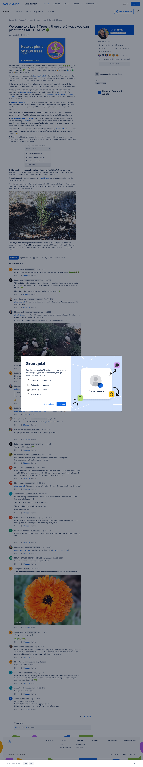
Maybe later (49, 404)
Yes (25, 763)
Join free (61, 404)
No (31, 763)
